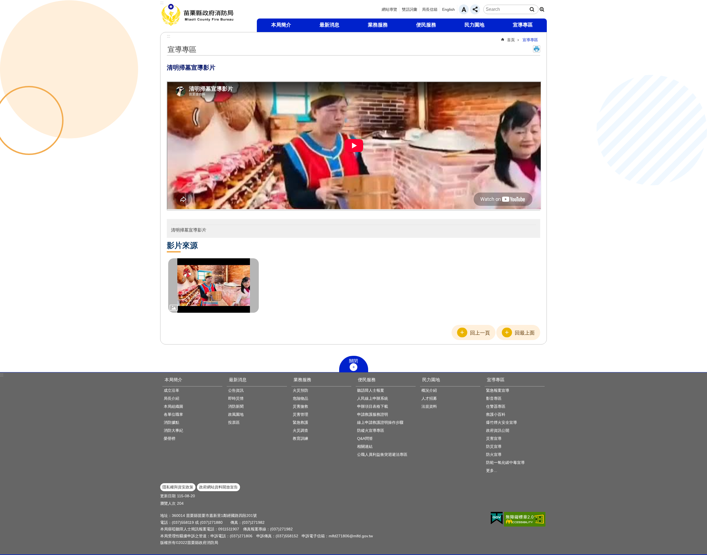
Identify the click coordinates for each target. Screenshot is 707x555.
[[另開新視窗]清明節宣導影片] (213, 285)
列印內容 (536, 48)
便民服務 (367, 379)
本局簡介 (173, 379)
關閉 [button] (353, 361)
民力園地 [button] (474, 25)
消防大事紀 (173, 430)
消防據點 (171, 422)
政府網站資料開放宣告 (218, 487)
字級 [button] (464, 9)
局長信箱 (429, 9)
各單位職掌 (173, 414)
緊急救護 (300, 422)
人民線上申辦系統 (372, 398)
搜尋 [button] (532, 9)
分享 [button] (475, 9)
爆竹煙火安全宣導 (501, 422)
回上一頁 (480, 333)
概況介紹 (429, 390)
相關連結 (365, 446)
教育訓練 (300, 438)
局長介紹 (171, 398)
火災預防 (300, 390)
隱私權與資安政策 (177, 487)
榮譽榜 (169, 438)
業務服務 (302, 379)
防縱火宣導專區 (370, 430)
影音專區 (494, 398)
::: (1, 374)
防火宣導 (494, 454)
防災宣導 (494, 446)
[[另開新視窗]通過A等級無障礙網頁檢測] (524, 519)
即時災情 (236, 398)
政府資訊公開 (497, 430)
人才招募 (429, 398)
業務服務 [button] (378, 25)
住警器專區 (495, 406)
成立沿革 (171, 390)
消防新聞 (236, 406)
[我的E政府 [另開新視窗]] (497, 518)
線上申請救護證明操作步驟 (380, 422)
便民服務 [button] (426, 25)
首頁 (511, 40)
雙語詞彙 (409, 9)
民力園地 (431, 379)
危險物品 (300, 398)
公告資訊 (236, 390)
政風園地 (236, 414)
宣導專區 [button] (523, 25)
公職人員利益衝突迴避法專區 (382, 454)
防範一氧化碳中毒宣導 (505, 462)
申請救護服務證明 (372, 414)
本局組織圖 (173, 406)
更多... (491, 470)
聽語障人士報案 (370, 390)
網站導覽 (389, 9)
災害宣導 (494, 438)
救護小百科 (495, 414)
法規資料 (429, 406)
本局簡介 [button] (281, 25)
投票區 (234, 422)
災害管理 (300, 414)
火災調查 (300, 430)
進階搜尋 (542, 9)
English (448, 9)
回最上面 (525, 333)
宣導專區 (530, 40)
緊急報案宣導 (497, 390)
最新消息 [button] (329, 25)
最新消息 (238, 379)
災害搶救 (300, 406)
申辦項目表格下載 (372, 406)
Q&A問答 (365, 438)
